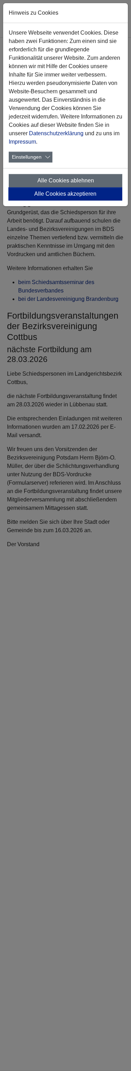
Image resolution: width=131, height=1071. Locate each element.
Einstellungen (27, 157)
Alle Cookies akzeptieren (65, 194)
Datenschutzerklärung (56, 133)
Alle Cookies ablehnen (65, 180)
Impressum (22, 142)
